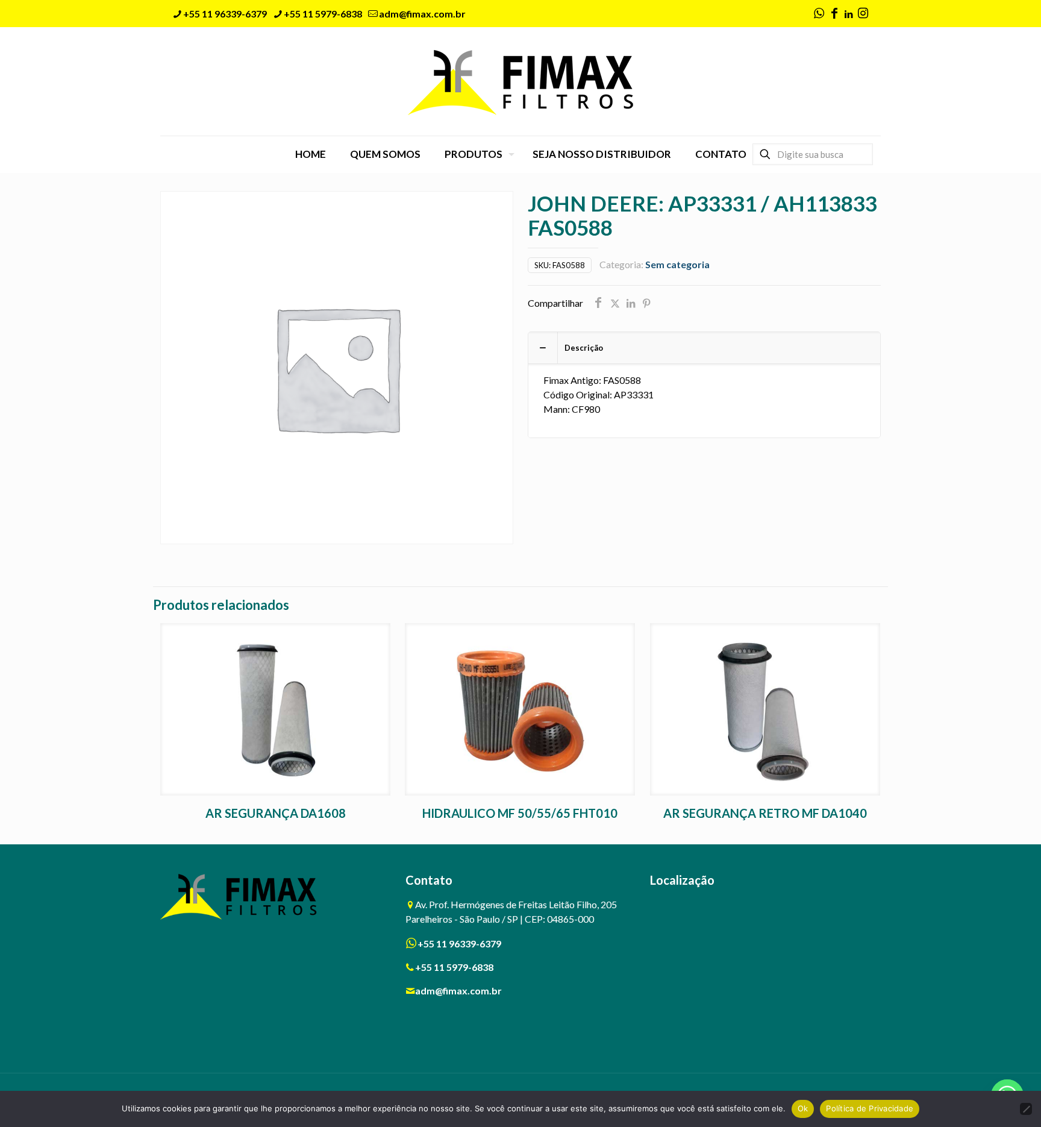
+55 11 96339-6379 (225, 13)
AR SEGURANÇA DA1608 (275, 813)
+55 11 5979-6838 (323, 13)
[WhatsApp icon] (819, 13)
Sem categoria (677, 264)
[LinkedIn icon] (848, 13)
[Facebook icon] (834, 13)
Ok (803, 1108)
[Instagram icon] (863, 13)
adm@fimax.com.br (422, 13)
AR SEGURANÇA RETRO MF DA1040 (765, 813)
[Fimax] (521, 81)
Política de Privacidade (869, 1108)
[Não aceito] (1026, 1109)
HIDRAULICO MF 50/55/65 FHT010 (519, 813)
